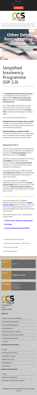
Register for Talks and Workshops (12, 318)
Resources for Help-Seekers (10, 377)
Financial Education (8, 328)
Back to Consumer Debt (11, 247)
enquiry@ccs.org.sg (19, 4)
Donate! (4, 349)
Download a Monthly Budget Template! (13, 380)
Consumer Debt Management (10, 321)
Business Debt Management (10, 325)
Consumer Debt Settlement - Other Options (17, 243)
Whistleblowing (6, 363)
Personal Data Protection (9, 352)
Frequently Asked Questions (10, 338)
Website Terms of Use (8, 359)
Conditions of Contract (9, 356)
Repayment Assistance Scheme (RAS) (12, 335)
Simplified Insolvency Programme (14, 239)
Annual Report (6, 366)
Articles (4, 374)
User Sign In (19, 7)
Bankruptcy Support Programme (11, 331)
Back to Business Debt (10, 251)
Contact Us (5, 341)
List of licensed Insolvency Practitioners (17, 228)
